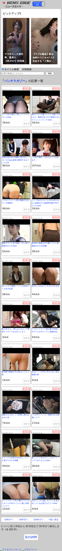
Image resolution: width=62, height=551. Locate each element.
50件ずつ (23, 519)
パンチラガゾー (14, 80)
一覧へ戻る (53, 519)
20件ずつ (8, 519)
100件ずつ (38, 519)
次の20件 (31, 537)
